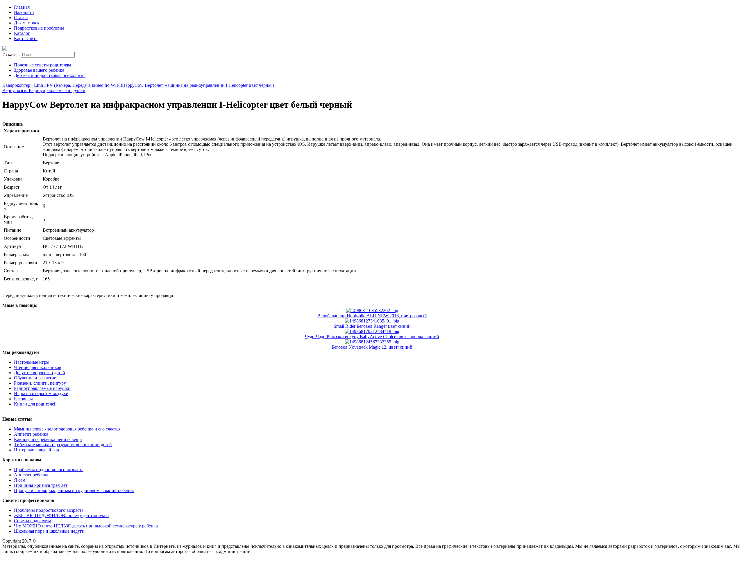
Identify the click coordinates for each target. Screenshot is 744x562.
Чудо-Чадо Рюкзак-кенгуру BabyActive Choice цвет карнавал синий (372, 336)
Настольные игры (31, 362)
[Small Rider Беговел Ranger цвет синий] (372, 320)
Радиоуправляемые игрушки (42, 388)
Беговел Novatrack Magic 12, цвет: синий (372, 347)
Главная (22, 7)
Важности (24, 12)
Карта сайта (25, 38)
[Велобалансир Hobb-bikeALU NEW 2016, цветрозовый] (372, 310)
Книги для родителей (35, 403)
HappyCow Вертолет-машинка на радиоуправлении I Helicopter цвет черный (198, 85)
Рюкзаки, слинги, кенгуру (40, 383)
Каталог (22, 33)
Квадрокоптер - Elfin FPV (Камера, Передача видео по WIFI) (62, 85)
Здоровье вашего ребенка (39, 70)
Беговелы (23, 398)
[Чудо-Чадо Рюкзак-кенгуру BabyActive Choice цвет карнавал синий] (372, 331)
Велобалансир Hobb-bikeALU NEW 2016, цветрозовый (372, 315)
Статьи (21, 17)
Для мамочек (27, 22)
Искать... (11, 54)
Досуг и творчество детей (39, 372)
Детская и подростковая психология (49, 75)
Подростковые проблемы (39, 28)
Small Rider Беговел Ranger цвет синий (372, 326)
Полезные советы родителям (42, 64)
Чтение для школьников (37, 367)
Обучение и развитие (35, 377)
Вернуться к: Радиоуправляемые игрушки (43, 90)
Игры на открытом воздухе (41, 393)
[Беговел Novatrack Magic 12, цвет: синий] (372, 341)
